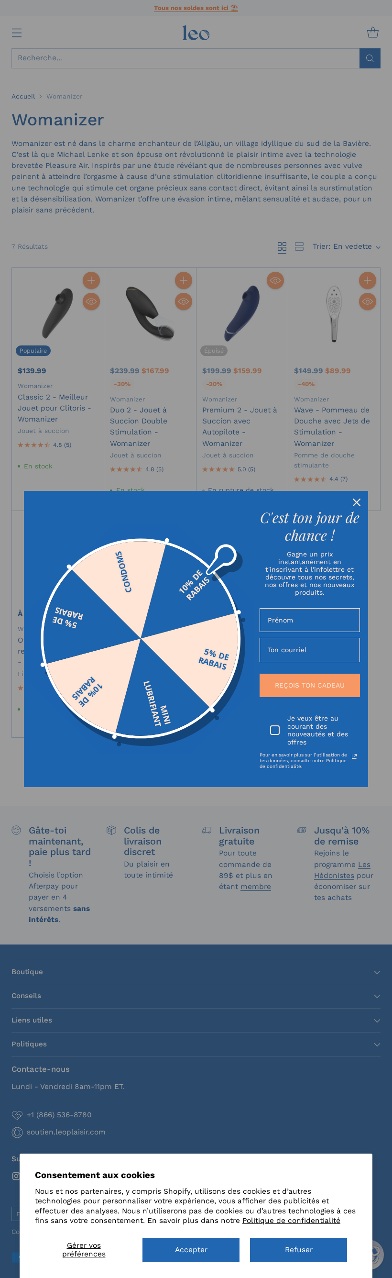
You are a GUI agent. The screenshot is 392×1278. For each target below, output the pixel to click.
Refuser (299, 1249)
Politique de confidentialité (291, 1220)
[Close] (356, 502)
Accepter (191, 1249)
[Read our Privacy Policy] (354, 756)
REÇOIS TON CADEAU (310, 685)
